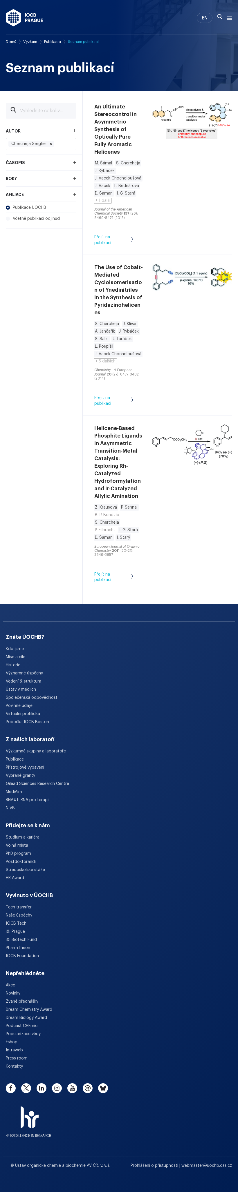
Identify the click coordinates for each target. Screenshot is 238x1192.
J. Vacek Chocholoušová (118, 178)
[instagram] (57, 1088)
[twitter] (26, 1088)
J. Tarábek (122, 339)
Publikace (52, 41)
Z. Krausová (106, 507)
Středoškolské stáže (25, 870)
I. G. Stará (126, 193)
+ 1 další (102, 201)
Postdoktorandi (21, 862)
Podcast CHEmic (21, 1026)
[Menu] (228, 18)
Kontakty (14, 1066)
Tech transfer (19, 907)
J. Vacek (102, 186)
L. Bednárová (126, 186)
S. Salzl (102, 339)
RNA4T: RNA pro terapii (27, 800)
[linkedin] (41, 1088)
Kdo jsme (15, 649)
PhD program (18, 854)
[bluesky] (103, 1088)
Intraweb (14, 1050)
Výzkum (30, 41)
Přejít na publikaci (102, 240)
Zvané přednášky (22, 1001)
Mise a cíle (15, 657)
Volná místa (17, 845)
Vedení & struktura (23, 681)
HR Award (15, 878)
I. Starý (123, 538)
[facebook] (11, 1088)
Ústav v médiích (21, 689)
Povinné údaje (19, 706)
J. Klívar (130, 324)
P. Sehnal (129, 507)
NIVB (10, 808)
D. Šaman (104, 193)
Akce (10, 985)
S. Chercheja (128, 163)
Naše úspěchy (19, 915)
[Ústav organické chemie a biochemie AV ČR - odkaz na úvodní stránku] (24, 17)
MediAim (14, 792)
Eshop (11, 1042)
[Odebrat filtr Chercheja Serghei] (51, 144)
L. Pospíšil (104, 346)
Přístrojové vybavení (25, 767)
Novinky (13, 993)
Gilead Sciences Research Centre (37, 784)
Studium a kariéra (22, 837)
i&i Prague (15, 932)
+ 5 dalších (105, 361)
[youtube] (72, 1088)
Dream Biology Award (26, 1018)
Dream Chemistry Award (29, 1010)
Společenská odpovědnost (31, 698)
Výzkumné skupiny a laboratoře (36, 751)
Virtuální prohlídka (23, 714)
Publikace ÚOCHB (29, 208)
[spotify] (88, 1088)
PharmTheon (18, 948)
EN (205, 18)
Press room (17, 1058)
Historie (13, 665)
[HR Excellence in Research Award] (28, 1118)
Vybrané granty (20, 776)
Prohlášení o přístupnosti (155, 1166)
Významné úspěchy (24, 673)
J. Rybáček (105, 171)
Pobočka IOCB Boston (27, 722)
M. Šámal (103, 163)
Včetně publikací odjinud (36, 219)
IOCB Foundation (22, 956)
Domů (11, 41)
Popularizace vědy (23, 1034)
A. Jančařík (105, 331)
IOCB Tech (16, 923)
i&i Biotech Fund (21, 940)
